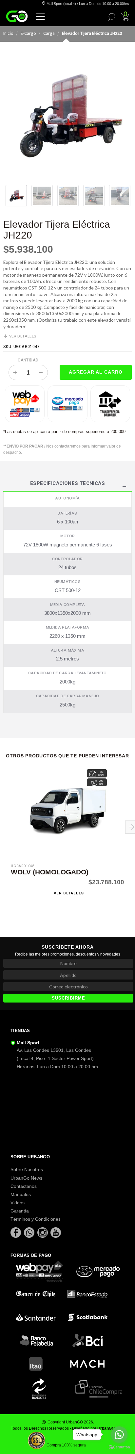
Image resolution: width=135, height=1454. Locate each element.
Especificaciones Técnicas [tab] (67, 484)
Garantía (19, 1210)
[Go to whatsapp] (119, 1434)
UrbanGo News (26, 1178)
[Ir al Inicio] (17, 16)
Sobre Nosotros (26, 1169)
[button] (40, 16)
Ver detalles (22, 336)
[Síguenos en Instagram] (43, 1232)
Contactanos (23, 1186)
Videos (17, 1202)
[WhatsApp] (30, 1232)
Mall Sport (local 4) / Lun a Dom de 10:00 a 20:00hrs (87, 4)
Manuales (20, 1194)
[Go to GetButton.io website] (119, 1447)
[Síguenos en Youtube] (55, 1232)
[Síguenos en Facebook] (16, 1232)
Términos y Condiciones (35, 1219)
